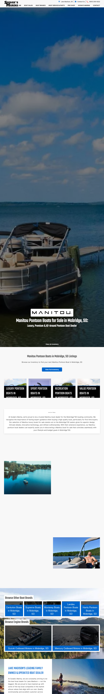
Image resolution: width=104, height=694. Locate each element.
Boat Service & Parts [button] (57, 5)
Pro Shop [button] (71, 5)
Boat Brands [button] (41, 5)
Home (19, 5)
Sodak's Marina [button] (84, 5)
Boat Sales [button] (28, 5)
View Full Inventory (52, 369)
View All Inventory (52, 344)
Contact (96, 5)
